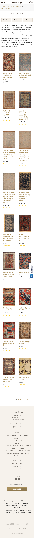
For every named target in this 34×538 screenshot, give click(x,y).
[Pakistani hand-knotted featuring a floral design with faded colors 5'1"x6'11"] (9, 140)
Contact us (17, 440)
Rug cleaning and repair (17, 435)
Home (3, 6)
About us (17, 438)
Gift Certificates (17, 528)
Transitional (19, 6)
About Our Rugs (17, 448)
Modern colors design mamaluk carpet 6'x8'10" (8, 274)
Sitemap (17, 455)
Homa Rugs (17, 412)
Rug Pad (17, 468)
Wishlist (24, 528)
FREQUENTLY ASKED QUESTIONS (17, 453)
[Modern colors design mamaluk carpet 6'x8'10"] (9, 261)
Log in (10, 528)
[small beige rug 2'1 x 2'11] (25, 366)
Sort (26, 20)
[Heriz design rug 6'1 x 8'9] (25, 297)
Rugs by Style (10, 6)
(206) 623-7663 (17, 427)
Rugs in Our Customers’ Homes (17, 450)
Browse (5, 20)
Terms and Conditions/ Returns (17, 445)
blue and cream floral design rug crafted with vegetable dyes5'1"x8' (24, 196)
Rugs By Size (17, 466)
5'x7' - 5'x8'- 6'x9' (6, 9)
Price (15, 20)
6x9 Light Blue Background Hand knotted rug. (25, 75)
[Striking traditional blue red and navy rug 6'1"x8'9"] (25, 223)
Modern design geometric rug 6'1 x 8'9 (8, 344)
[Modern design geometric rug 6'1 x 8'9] (9, 330)
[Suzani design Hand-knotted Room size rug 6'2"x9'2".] (9, 62)
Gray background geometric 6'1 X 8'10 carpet (8, 379)
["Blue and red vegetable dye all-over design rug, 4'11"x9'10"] (9, 223)
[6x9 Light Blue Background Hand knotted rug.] (25, 62)
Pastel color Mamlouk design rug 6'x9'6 (8, 113)
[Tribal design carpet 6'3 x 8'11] (9, 297)
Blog (17, 443)
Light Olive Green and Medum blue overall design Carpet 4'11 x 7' (23, 115)
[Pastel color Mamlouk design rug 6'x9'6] (9, 100)
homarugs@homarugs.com (17, 424)
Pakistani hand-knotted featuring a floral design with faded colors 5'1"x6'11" (9, 155)
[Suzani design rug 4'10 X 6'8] (25, 261)
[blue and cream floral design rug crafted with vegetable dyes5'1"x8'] (25, 181)
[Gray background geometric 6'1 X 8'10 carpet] (9, 366)
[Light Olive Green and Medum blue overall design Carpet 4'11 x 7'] (25, 100)
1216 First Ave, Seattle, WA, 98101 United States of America (17, 417)
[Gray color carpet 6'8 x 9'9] (25, 330)
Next (30, 400)
